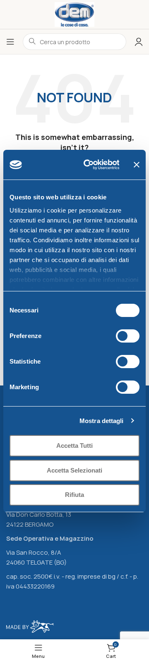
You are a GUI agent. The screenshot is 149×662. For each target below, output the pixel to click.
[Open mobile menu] (10, 41)
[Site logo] (75, 13)
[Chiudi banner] (136, 164)
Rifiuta (74, 494)
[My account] (138, 41)
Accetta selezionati (74, 470)
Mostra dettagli (101, 420)
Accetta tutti (74, 445)
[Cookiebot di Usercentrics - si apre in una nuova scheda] (88, 164)
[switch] (127, 336)
